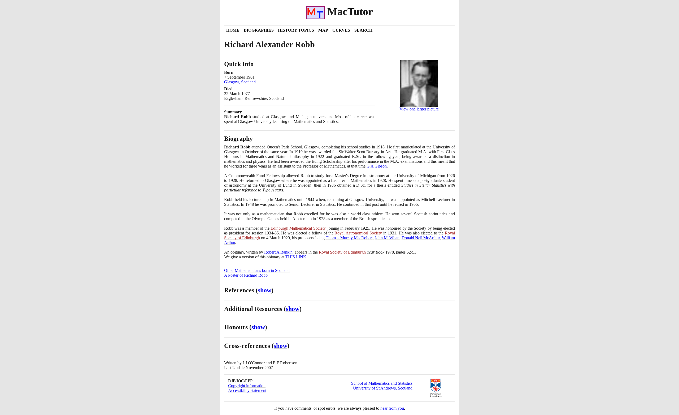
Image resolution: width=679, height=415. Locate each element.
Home (233, 30)
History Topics (296, 30)
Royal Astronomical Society (358, 233)
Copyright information (246, 385)
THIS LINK (295, 257)
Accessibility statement (247, 390)
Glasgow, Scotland (240, 82)
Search (363, 30)
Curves (341, 30)
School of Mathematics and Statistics (381, 383)
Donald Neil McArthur (421, 238)
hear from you (392, 408)
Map (323, 30)
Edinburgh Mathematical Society (298, 228)
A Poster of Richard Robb (246, 275)
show (264, 290)
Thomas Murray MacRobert (349, 238)
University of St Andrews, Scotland (382, 388)
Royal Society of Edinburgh (342, 252)
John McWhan (387, 238)
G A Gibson (377, 166)
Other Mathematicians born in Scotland (257, 270)
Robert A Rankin (278, 252)
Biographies (259, 30)
